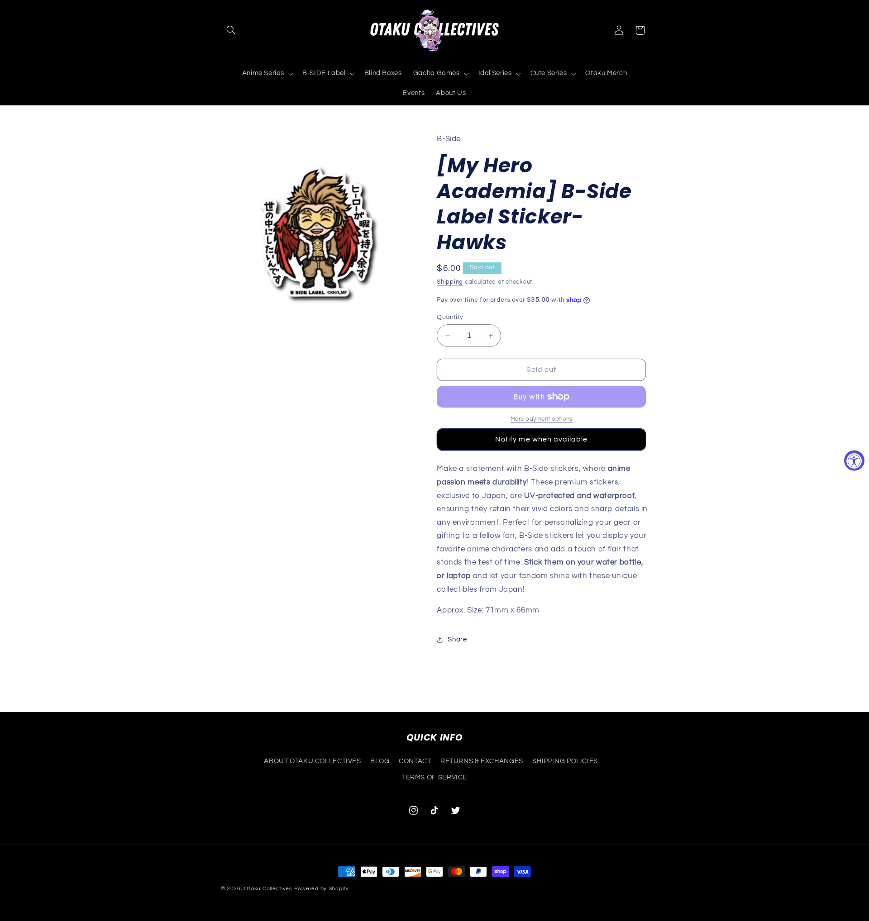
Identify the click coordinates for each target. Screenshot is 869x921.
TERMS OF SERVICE (434, 777)
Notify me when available (541, 439)
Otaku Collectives (268, 888)
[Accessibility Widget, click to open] (854, 461)
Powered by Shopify (321, 888)
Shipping (450, 282)
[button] (231, 30)
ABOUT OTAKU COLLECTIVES (312, 760)
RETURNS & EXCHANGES (481, 760)
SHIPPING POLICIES (565, 760)
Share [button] (457, 639)
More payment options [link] (542, 419)
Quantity (450, 317)
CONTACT (415, 760)
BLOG (380, 760)
